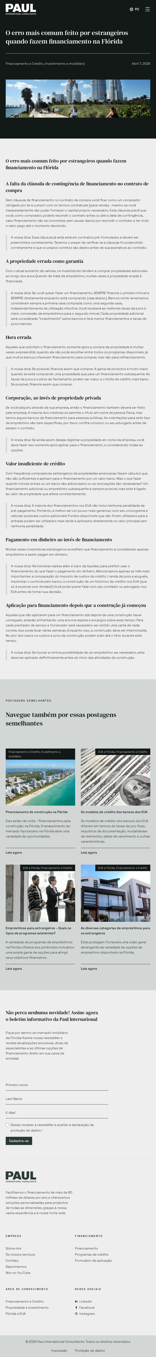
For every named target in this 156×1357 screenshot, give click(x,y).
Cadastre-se (19, 1141)
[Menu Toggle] (147, 9)
